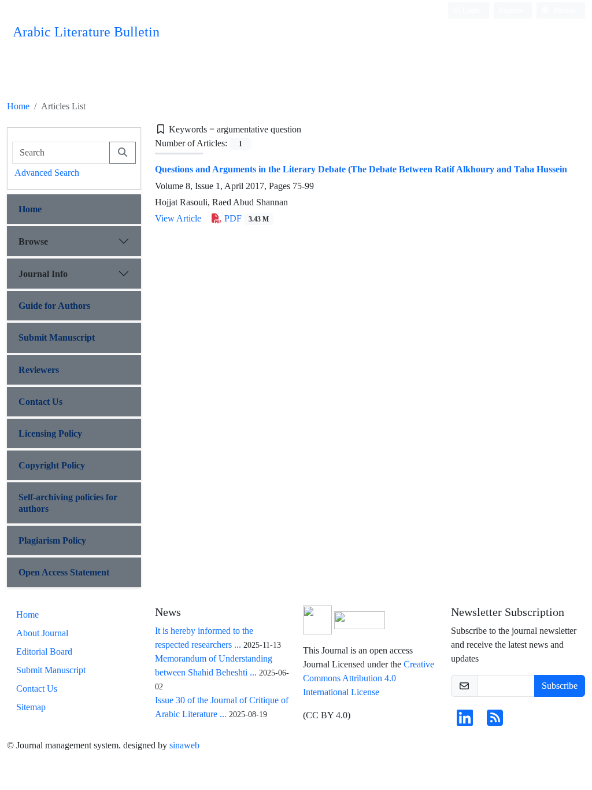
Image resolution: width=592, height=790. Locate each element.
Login (470, 10)
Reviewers (38, 369)
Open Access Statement (63, 572)
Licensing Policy (50, 433)
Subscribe (560, 685)
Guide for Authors (54, 305)
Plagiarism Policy (52, 540)
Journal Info (43, 273)
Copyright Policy (51, 465)
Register (510, 10)
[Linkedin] (465, 721)
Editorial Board (44, 651)
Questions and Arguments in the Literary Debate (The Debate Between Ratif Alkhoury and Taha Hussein (361, 169)
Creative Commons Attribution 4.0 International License (368, 678)
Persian (564, 10)
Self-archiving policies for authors (67, 503)
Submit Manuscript (56, 337)
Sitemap (31, 707)
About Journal (42, 632)
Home (18, 106)
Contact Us (40, 401)
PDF (245, 218)
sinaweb (184, 745)
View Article (178, 218)
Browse (33, 241)
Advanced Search (46, 172)
